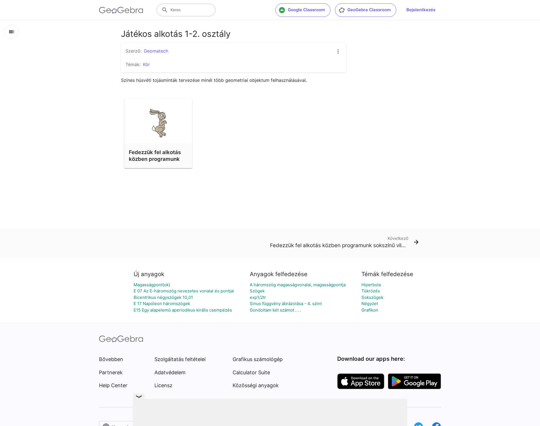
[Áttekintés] (11, 32)
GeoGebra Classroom (369, 9)
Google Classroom (306, 9)
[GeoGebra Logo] (121, 10)
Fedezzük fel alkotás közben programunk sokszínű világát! (155, 159)
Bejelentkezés (420, 9)
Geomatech (156, 51)
